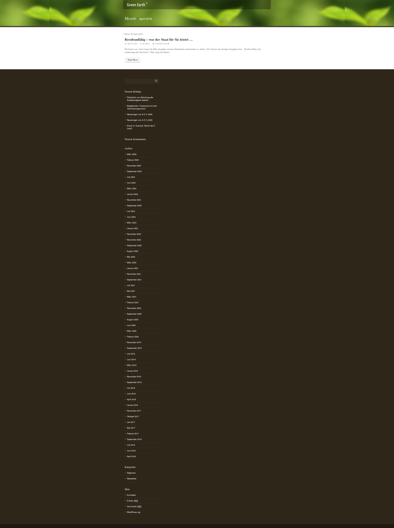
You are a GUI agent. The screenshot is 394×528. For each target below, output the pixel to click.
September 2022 (134, 245)
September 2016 (134, 439)
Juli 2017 (131, 422)
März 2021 (131, 296)
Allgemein (131, 472)
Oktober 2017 (133, 416)
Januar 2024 (132, 194)
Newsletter (131, 478)
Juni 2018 (131, 393)
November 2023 (134, 199)
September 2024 (134, 171)
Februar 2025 (133, 159)
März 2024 (131, 188)
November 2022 (134, 239)
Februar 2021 (133, 302)
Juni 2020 (131, 325)
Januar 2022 (132, 268)
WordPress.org (133, 512)
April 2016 (131, 456)
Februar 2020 (133, 336)
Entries (132, 500)
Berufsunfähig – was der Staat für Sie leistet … (159, 39)
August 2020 (132, 319)
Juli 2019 (131, 353)
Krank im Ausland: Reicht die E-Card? (141, 127)
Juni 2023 (131, 216)
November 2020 (134, 308)
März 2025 (131, 154)
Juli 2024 (131, 176)
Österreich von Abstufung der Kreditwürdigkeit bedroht (140, 99)
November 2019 (134, 342)
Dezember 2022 (134, 233)
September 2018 (134, 382)
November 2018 (134, 376)
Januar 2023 (132, 228)
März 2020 (131, 330)
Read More (133, 59)
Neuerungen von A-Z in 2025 (139, 114)
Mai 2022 (131, 256)
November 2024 (134, 165)
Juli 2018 (131, 387)
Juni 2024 (131, 182)
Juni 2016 (131, 450)
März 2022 (131, 262)
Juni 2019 (131, 359)
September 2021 (134, 279)
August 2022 (132, 251)
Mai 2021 (131, 290)
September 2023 (134, 205)
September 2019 (134, 348)
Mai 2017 (131, 427)
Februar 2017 (133, 433)
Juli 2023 (131, 211)
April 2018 (131, 399)
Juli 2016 (131, 444)
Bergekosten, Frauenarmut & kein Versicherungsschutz (142, 107)
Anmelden (131, 494)
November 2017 (134, 410)
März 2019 (131, 365)
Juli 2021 (131, 285)
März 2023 (131, 222)
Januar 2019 (132, 370)
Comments (134, 506)
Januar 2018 (132, 405)
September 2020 (134, 313)
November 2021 (134, 273)
